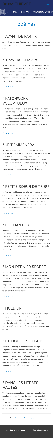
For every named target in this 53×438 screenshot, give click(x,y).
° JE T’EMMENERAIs (19, 145)
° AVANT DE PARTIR (19, 36)
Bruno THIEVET (16, 4)
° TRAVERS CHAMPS (20, 60)
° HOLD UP (12, 308)
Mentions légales (41, 430)
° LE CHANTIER (15, 225)
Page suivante (37, 418)
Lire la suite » (7, 87)
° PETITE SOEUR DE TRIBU (25, 186)
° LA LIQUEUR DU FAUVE (24, 341)
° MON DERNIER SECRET (24, 266)
